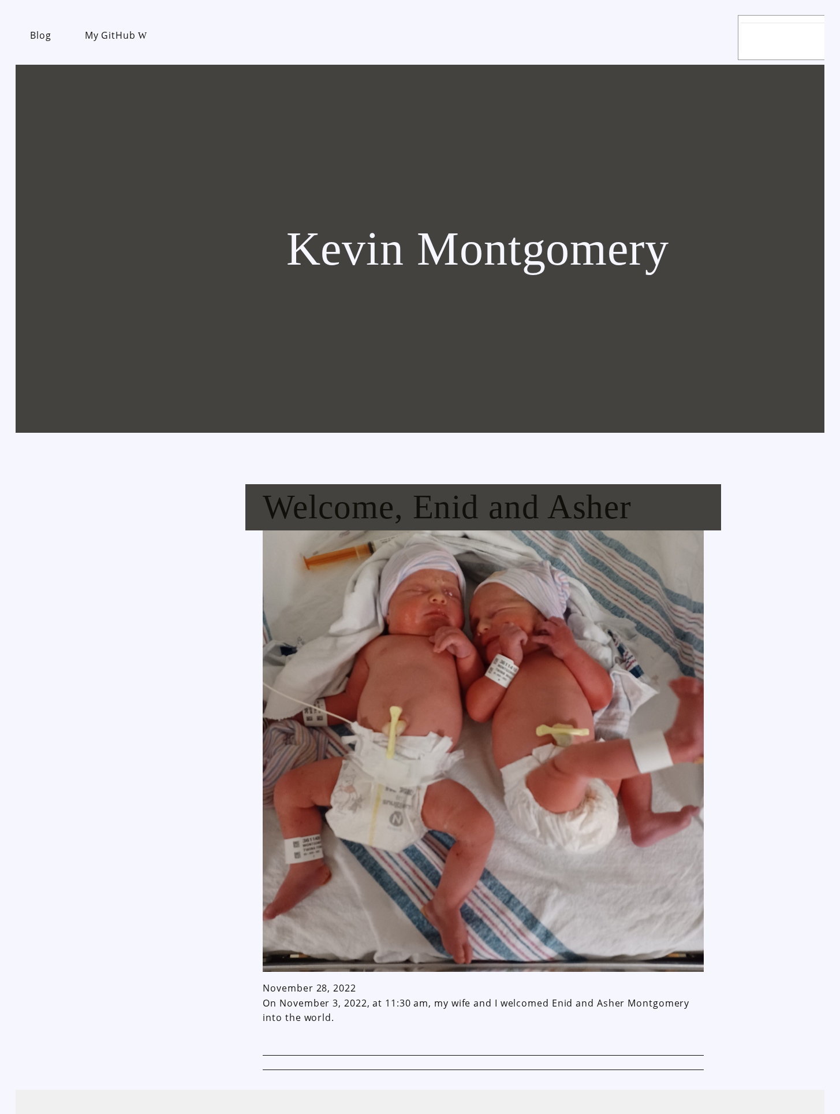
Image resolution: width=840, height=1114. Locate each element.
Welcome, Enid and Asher (447, 507)
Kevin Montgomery (477, 248)
